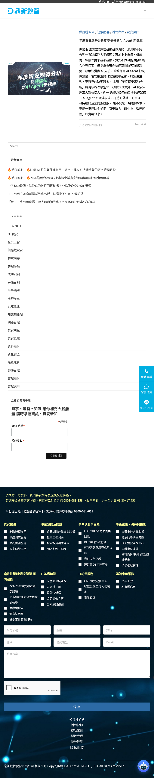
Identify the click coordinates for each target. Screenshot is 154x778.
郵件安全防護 (92, 559)
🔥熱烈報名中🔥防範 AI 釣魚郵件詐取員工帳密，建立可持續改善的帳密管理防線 (62, 169)
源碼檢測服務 (17, 543)
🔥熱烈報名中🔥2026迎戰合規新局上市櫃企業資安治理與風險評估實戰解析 (58, 177)
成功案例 (14, 274)
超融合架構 (54, 592)
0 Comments (92, 125)
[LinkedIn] (108, 1)
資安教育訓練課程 (58, 543)
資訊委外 (89, 598)
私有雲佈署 (129, 587)
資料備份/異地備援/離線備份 (135, 556)
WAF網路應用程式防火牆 (98, 550)
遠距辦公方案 (55, 598)
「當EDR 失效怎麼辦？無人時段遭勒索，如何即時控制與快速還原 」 (54, 201)
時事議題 (14, 290)
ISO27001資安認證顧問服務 (22, 588)
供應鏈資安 (87, 32)
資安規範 (14, 330)
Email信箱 (18, 426)
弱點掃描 (14, 266)
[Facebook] (100, 1)
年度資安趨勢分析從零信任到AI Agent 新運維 (111, 40)
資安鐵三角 (54, 587)
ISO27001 (14, 226)
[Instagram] (104, 1)
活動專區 (118, 32)
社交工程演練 (55, 537)
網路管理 (14, 322)
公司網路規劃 (55, 604)
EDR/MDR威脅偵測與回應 (97, 533)
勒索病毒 (103, 32)
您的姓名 (17, 440)
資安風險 (133, 32)
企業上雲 (14, 242)
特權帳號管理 (130, 565)
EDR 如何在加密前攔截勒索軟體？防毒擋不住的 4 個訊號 (45, 193)
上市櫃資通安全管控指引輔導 (23, 599)
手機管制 (14, 282)
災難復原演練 (130, 549)
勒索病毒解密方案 (133, 537)
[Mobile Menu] (145, 11)
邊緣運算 (14, 362)
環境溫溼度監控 (56, 581)
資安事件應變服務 (133, 531)
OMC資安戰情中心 (95, 581)
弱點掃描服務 (17, 531)
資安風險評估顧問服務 (61, 531)
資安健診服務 (17, 549)
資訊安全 (14, 354)
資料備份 (14, 346)
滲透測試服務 (17, 537)
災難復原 (14, 306)
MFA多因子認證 (56, 549)
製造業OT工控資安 (96, 564)
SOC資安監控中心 (133, 543)
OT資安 (13, 234)
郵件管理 (14, 370)
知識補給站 (15, 314)
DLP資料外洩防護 (95, 542)
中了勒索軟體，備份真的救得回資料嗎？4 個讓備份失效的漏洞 (49, 185)
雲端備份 (14, 378)
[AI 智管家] (143, 766)
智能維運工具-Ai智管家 (97, 589)
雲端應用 (14, 386)
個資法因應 (16, 614)
